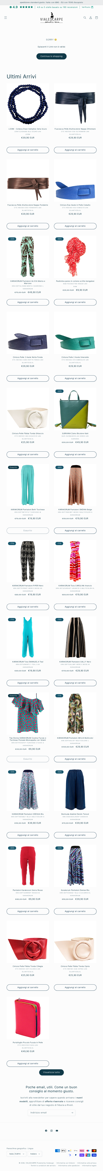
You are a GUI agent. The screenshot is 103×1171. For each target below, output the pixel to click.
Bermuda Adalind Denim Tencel (75, 814)
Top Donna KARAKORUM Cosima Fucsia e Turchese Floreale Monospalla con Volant (27, 739)
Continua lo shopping (51, 56)
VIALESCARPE (31, 1163)
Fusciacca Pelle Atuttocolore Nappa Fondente (28, 205)
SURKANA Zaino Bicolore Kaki (75, 433)
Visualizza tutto (51, 1072)
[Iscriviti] (72, 1113)
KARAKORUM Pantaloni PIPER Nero (27, 586)
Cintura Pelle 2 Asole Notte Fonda (28, 357)
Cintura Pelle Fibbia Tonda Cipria (75, 966)
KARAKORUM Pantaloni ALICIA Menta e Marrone (27, 282)
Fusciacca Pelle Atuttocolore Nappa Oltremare (75, 129)
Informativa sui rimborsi (66, 1163)
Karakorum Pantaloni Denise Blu (75, 890)
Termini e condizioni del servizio (43, 1165)
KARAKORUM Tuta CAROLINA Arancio (75, 586)
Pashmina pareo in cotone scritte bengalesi (75, 281)
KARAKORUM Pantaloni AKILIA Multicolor (75, 738)
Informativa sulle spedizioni (69, 1165)
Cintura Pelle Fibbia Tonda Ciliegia (28, 966)
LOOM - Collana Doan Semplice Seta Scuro (28, 129)
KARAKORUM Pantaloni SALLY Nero (75, 662)
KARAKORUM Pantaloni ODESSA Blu (28, 814)
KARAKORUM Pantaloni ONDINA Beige (75, 510)
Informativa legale (89, 1165)
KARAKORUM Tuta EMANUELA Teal (27, 662)
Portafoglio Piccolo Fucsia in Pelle (28, 1042)
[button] (5, 18)
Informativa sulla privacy (86, 1163)
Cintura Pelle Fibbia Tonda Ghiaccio (27, 433)
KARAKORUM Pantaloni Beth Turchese (28, 510)
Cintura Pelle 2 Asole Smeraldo (75, 357)
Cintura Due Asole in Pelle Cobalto (75, 205)
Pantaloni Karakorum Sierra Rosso (28, 890)
